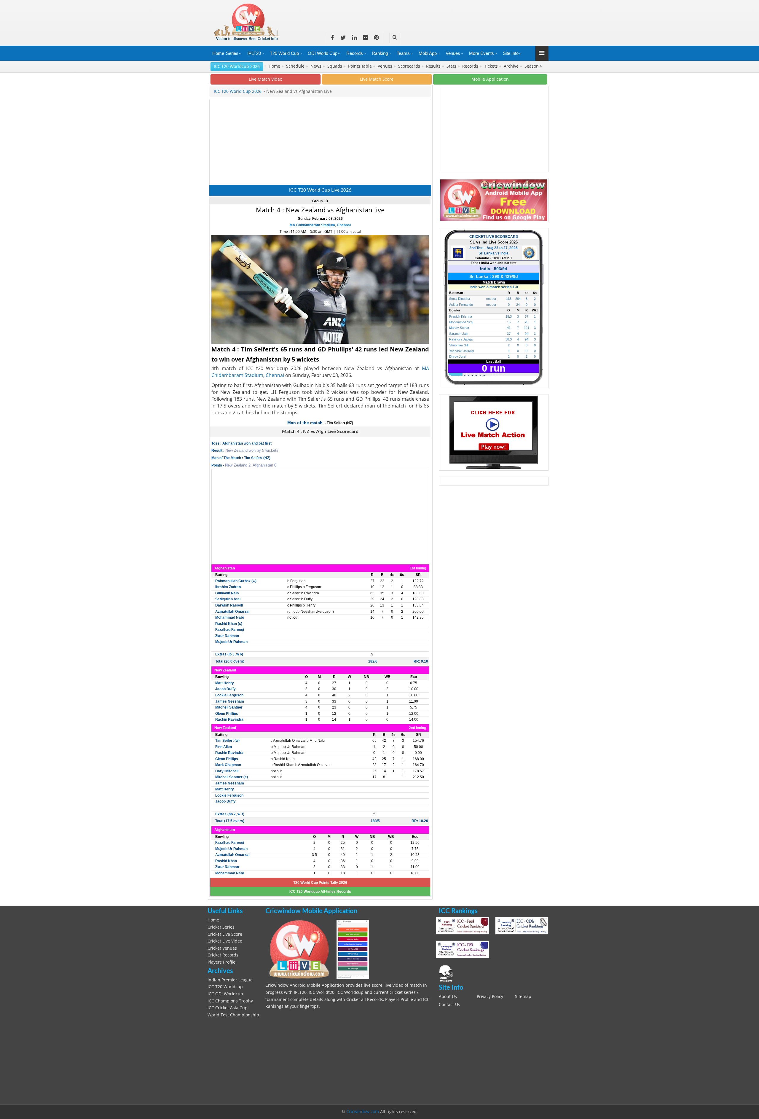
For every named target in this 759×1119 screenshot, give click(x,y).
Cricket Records (223, 955)
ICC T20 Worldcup (225, 986)
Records (354, 53)
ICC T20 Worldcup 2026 (237, 66)
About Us (448, 996)
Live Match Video (265, 79)
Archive (512, 66)
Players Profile (221, 962)
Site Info (511, 53)
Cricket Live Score (225, 934)
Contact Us (449, 1004)
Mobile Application (490, 79)
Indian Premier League (230, 980)
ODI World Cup (322, 53)
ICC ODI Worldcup (225, 994)
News (316, 66)
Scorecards (409, 66)
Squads (335, 66)
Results (434, 66)
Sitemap (523, 996)
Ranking (380, 53)
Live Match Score (376, 79)
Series (232, 53)
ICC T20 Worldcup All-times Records (320, 891)
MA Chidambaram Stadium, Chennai (320, 225)
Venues (453, 53)
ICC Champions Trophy (230, 1001)
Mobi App (428, 53)
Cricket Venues (222, 948)
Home (218, 53)
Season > (533, 66)
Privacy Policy (490, 996)
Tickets (491, 66)
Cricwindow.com (362, 1111)
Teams (403, 53)
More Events (481, 53)
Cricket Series (221, 927)
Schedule (296, 66)
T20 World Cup (284, 53)
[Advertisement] (440, 13)
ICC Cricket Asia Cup (228, 1007)
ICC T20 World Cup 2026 (237, 91)
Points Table (360, 66)
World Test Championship (233, 1015)
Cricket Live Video (225, 941)
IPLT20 (254, 53)
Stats (452, 66)
